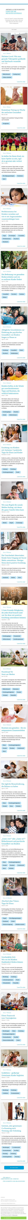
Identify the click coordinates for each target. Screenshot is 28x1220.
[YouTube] (6, 1187)
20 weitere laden (14, 1167)
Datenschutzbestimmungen (8, 1203)
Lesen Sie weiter (21, 81)
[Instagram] (10, 1187)
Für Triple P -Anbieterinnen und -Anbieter (9, 1178)
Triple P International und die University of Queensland (8, 1200)
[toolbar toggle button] (4, 1)
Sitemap (3, 1197)
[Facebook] (2, 1187)
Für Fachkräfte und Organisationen (14, 1181)
